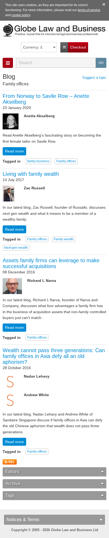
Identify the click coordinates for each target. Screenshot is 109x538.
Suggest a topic (94, 78)
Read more (14, 151)
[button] (8, 63)
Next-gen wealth (16, 248)
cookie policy (21, 15)
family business (38, 161)
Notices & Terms (23, 519)
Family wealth (64, 239)
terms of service (89, 10)
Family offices (66, 161)
